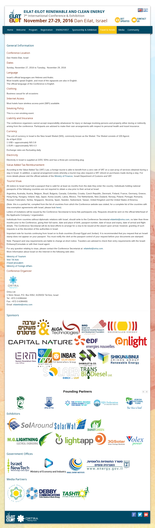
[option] (20, 403)
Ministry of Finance (63, 176)
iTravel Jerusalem (15, 262)
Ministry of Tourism (16, 256)
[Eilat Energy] (15, 16)
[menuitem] (21, 30)
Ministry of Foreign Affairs (19, 266)
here (58, 207)
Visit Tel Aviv (13, 259)
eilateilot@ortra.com (119, 219)
